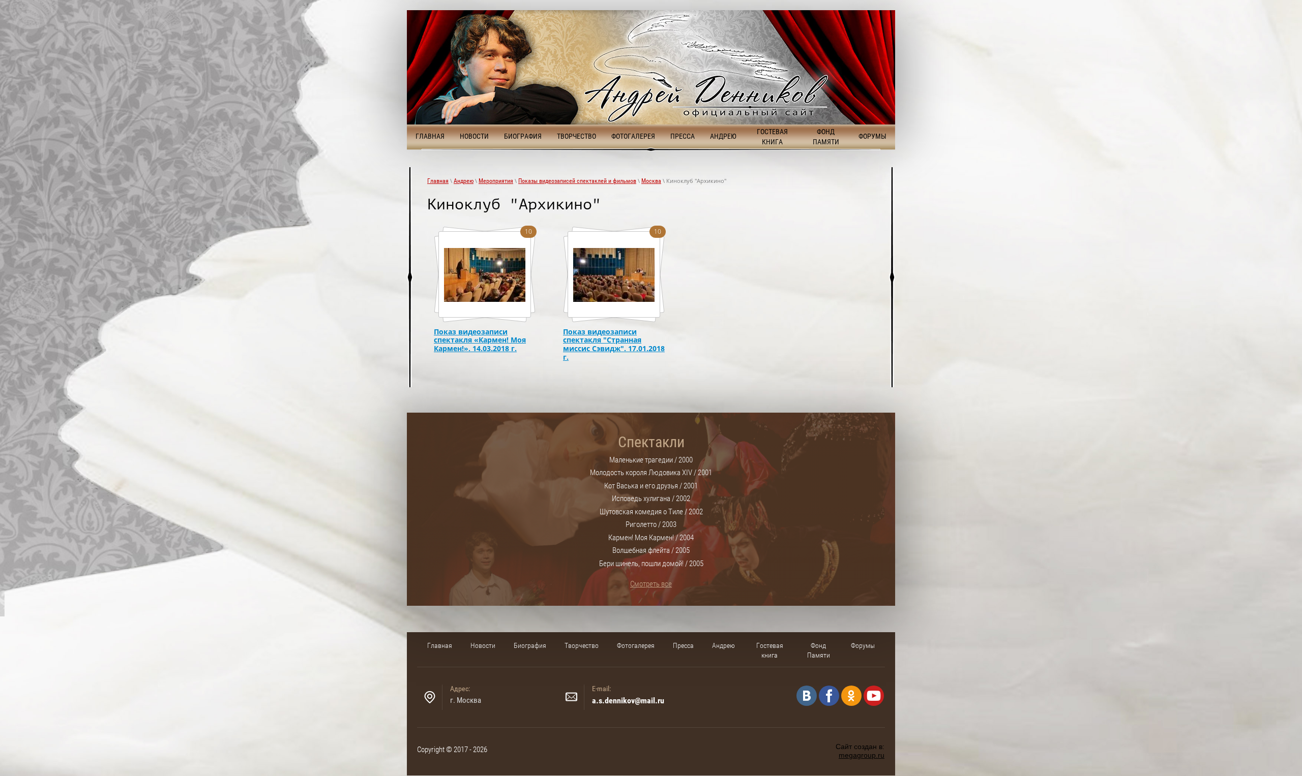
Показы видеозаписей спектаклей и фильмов (577, 180)
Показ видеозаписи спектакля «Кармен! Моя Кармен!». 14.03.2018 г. (480, 340)
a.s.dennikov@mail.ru (628, 700)
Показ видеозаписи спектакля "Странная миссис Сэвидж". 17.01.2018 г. (614, 345)
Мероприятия (496, 180)
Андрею (464, 180)
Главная (438, 180)
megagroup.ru (861, 755)
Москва (651, 180)
